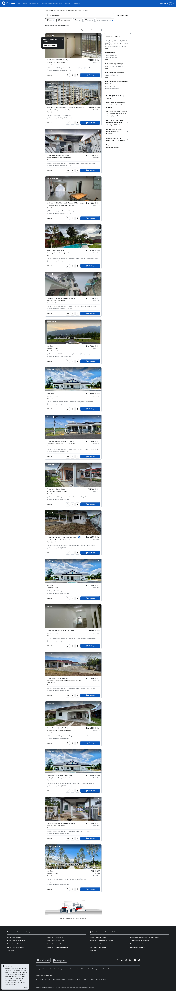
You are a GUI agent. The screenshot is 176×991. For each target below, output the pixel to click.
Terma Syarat (107, 969)
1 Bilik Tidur (108, 75)
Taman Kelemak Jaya (111, 55)
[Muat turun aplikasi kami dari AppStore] (43, 960)
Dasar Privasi (81, 969)
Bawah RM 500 (109, 66)
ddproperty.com (88, 979)
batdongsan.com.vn (74, 979)
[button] (62, 39)
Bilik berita (52, 969)
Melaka (77, 10)
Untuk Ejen (76, 3)
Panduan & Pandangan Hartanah (52, 3)
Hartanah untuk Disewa (65, 10)
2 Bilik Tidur (116, 75)
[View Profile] (50, 35)
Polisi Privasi (21, 974)
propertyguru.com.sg (58, 979)
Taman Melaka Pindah (111, 57)
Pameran (67, 3)
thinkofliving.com (101, 979)
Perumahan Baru (34, 3)
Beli (19, 3)
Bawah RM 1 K (119, 66)
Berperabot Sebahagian (112, 88)
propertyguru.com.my (43, 979)
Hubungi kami (69, 969)
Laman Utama (50, 10)
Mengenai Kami (41, 969)
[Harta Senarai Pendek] (98, 36)
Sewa (25, 3)
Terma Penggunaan (94, 969)
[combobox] (78, 15)
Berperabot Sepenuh (111, 86)
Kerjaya (60, 969)
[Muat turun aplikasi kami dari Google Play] (59, 960)
